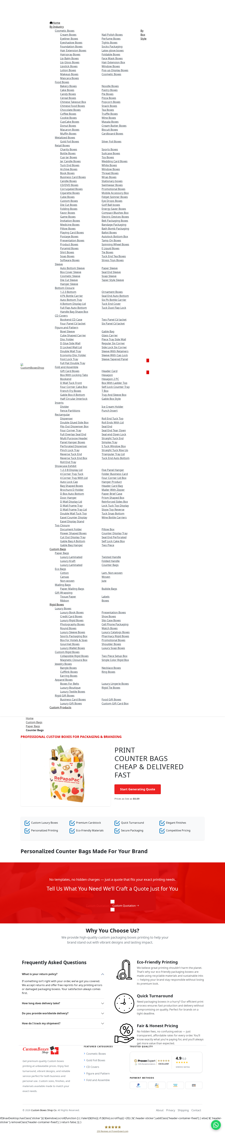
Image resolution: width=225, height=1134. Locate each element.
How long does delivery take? (41, 1003)
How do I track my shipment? (41, 1023)
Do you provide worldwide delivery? (45, 1013)
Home (29, 718)
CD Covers (92, 1067)
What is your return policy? (39, 974)
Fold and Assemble (98, 1080)
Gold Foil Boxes (95, 1060)
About (160, 1110)
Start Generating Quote (137, 789)
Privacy (170, 1110)
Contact (196, 1110)
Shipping (183, 1110)
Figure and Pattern (98, 1073)
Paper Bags (33, 726)
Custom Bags (34, 722)
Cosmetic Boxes (96, 1054)
